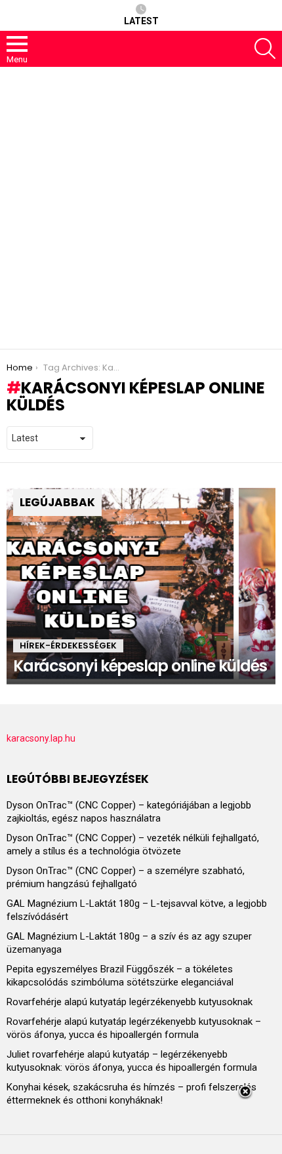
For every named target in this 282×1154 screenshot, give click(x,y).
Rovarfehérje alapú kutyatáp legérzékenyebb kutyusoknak (129, 1002)
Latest (141, 21)
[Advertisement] (141, 208)
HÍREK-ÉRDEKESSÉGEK (68, 645)
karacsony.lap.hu (41, 738)
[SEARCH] (264, 48)
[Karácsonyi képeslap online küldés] (141, 584)
